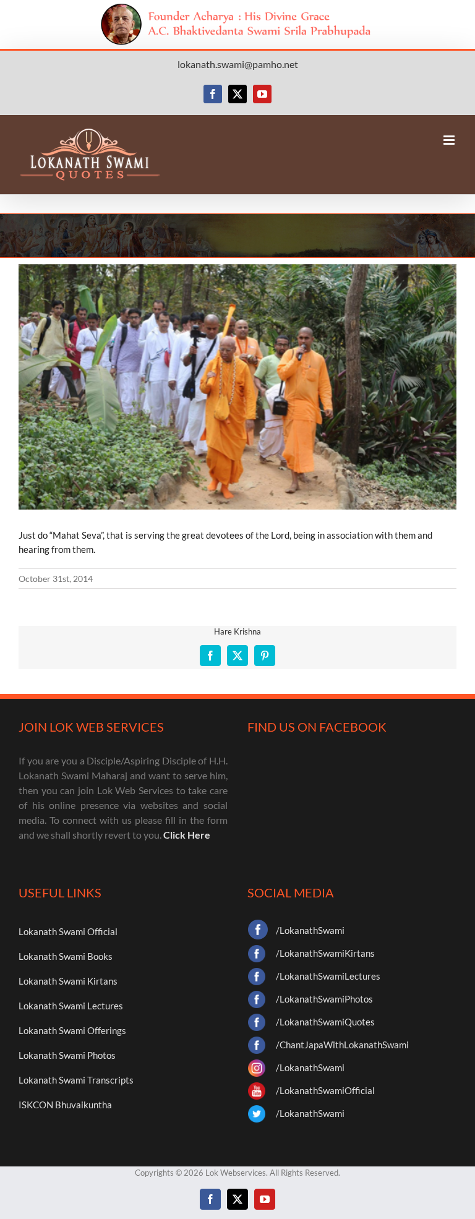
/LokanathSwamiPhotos (324, 998)
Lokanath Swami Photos (67, 1055)
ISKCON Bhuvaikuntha (65, 1104)
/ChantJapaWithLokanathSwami (342, 1044)
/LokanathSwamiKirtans (325, 953)
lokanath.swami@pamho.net (238, 64)
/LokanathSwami (310, 930)
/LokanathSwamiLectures (328, 976)
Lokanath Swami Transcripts (76, 1079)
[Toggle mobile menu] (449, 140)
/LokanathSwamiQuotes (325, 1021)
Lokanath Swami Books (66, 956)
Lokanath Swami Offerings (72, 1030)
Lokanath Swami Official (68, 931)
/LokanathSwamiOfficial (325, 1090)
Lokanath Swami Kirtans (68, 980)
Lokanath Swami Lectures (71, 1005)
